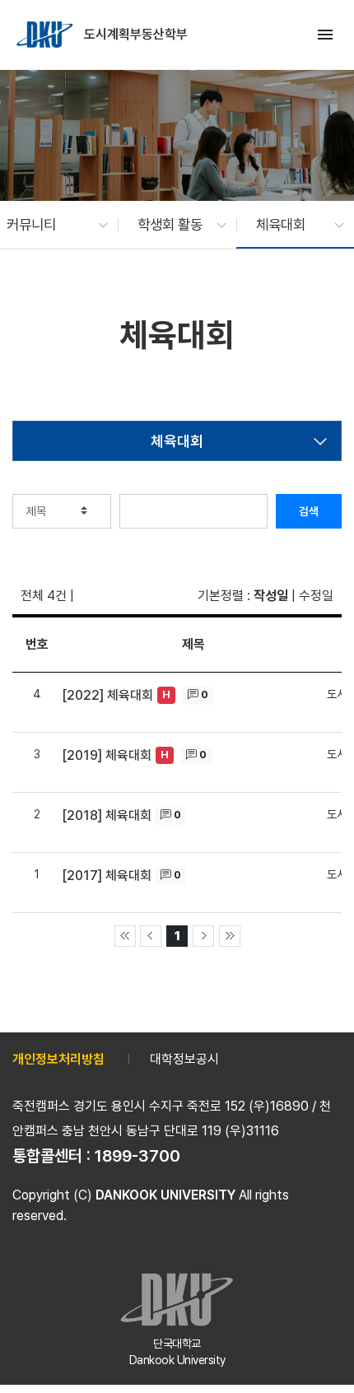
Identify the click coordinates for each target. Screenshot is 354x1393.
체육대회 (177, 441)
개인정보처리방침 (58, 1059)
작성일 (271, 595)
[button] (49, 225)
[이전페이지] (150, 936)
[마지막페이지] (229, 936)
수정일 (316, 595)
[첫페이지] (125, 936)
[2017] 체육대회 (106, 875)
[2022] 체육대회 (107, 695)
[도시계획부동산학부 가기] (46, 34)
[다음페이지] (203, 936)
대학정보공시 (184, 1059)
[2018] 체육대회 (106, 815)
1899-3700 (137, 1156)
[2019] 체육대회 (106, 755)
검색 (309, 511)
